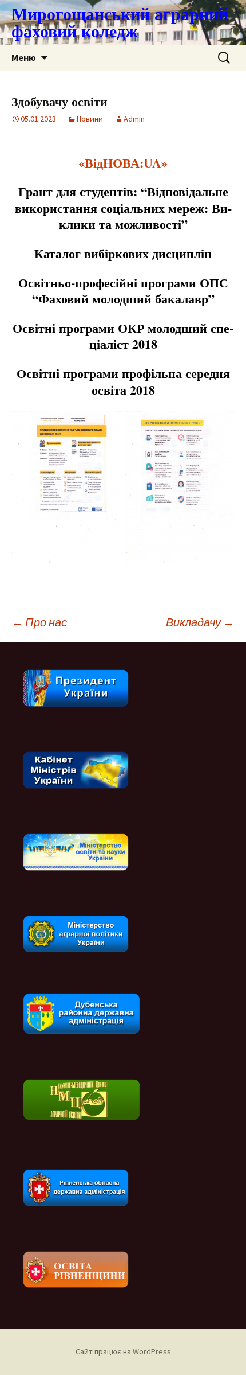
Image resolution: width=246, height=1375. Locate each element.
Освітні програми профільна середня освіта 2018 (123, 381)
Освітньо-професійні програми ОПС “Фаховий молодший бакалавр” (123, 291)
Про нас (39, 622)
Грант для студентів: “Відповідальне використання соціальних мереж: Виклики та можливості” (123, 207)
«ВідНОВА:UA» (123, 162)
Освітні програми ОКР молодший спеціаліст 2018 (123, 336)
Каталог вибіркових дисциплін (123, 253)
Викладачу (200, 622)
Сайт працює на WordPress (123, 1351)
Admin (134, 119)
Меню (23, 57)
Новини (90, 119)
